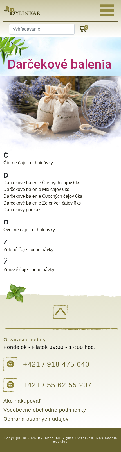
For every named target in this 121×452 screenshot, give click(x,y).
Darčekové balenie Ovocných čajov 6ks (42, 196)
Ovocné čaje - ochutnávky (29, 229)
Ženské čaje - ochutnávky (28, 269)
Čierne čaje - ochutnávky (28, 162)
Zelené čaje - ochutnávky (28, 249)
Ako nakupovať (22, 401)
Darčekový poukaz (22, 209)
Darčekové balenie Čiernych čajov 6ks (41, 182)
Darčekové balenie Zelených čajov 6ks (42, 203)
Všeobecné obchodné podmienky (44, 410)
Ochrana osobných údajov (36, 419)
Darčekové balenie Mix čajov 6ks (36, 189)
